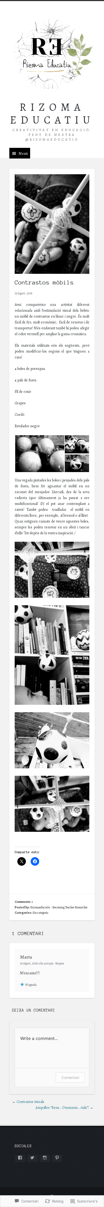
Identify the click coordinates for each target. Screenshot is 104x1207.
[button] (39, 454)
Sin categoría (40, 913)
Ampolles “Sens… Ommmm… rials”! (62, 1107)
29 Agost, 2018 (24, 293)
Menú (23, 153)
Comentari (70, 1077)
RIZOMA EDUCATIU (52, 113)
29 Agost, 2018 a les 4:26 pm (36, 963)
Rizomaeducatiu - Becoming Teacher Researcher (58, 907)
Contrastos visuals (30, 1101)
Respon (59, 963)
